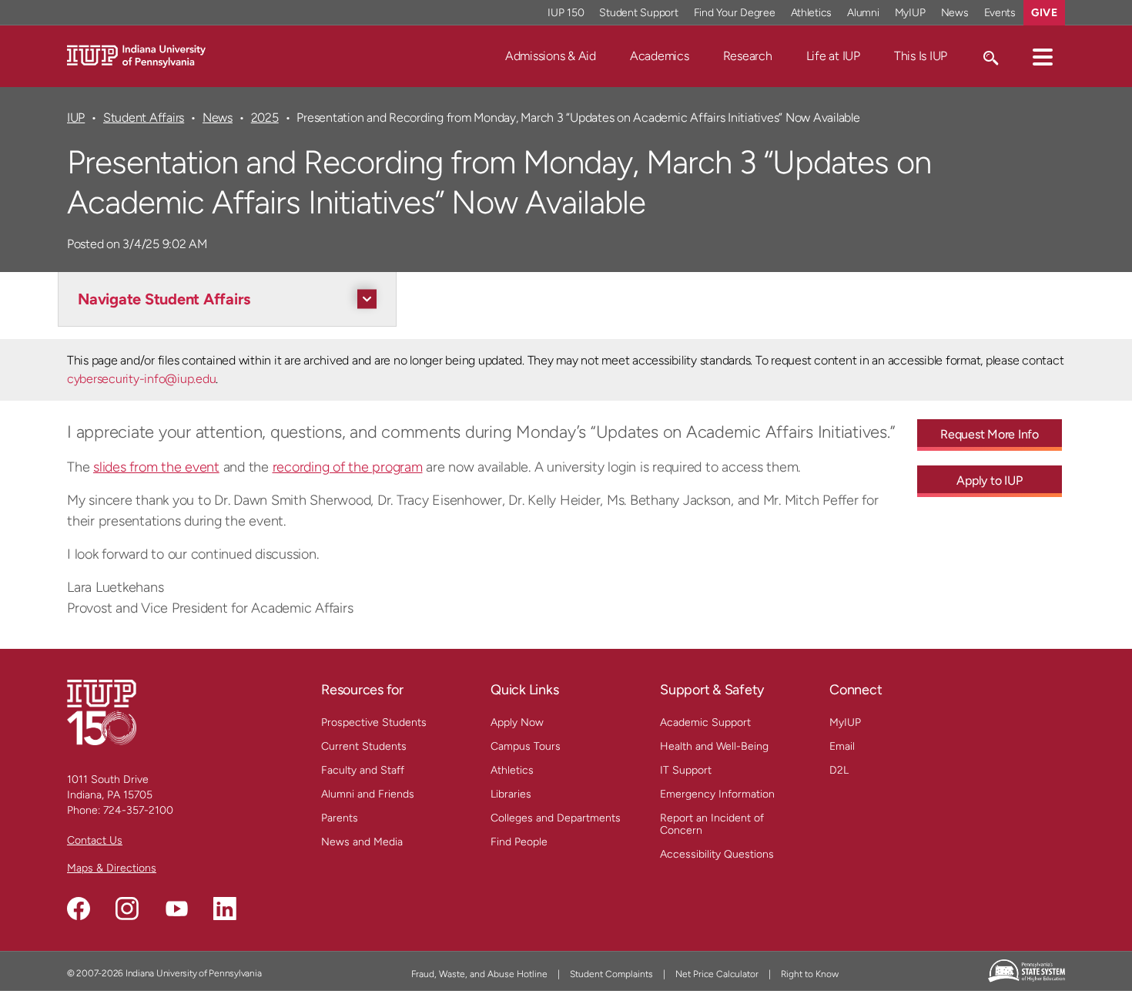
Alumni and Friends (367, 794)
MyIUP (910, 12)
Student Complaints (611, 974)
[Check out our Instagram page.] (127, 908)
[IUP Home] (136, 55)
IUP (76, 117)
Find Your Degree (734, 12)
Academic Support (705, 722)
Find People (519, 841)
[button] (1043, 56)
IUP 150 (566, 12)
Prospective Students (374, 722)
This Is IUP (920, 56)
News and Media (362, 841)
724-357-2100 (138, 810)
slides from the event (156, 467)
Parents (339, 818)
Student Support (638, 12)
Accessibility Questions (717, 854)
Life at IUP (833, 56)
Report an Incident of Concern (712, 824)
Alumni (863, 12)
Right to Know (810, 974)
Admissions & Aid (550, 56)
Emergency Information (717, 794)
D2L (839, 770)
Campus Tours (526, 746)
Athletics (811, 12)
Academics (659, 56)
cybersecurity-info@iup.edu (141, 378)
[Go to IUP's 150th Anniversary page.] (101, 711)
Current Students (364, 746)
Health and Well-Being (714, 746)
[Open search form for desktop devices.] (990, 56)
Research (747, 56)
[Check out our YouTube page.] (176, 908)
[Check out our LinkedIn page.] (224, 908)
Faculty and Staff (362, 770)
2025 (265, 117)
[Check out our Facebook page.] (78, 908)
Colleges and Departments (556, 818)
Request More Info (989, 434)
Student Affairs (143, 117)
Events (1000, 12)
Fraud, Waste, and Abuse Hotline (479, 974)
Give (1044, 12)
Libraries (511, 794)
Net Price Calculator (717, 974)
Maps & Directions (111, 868)
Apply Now (517, 722)
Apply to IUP (989, 480)
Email (842, 746)
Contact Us (94, 840)
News (955, 12)
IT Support (686, 770)
